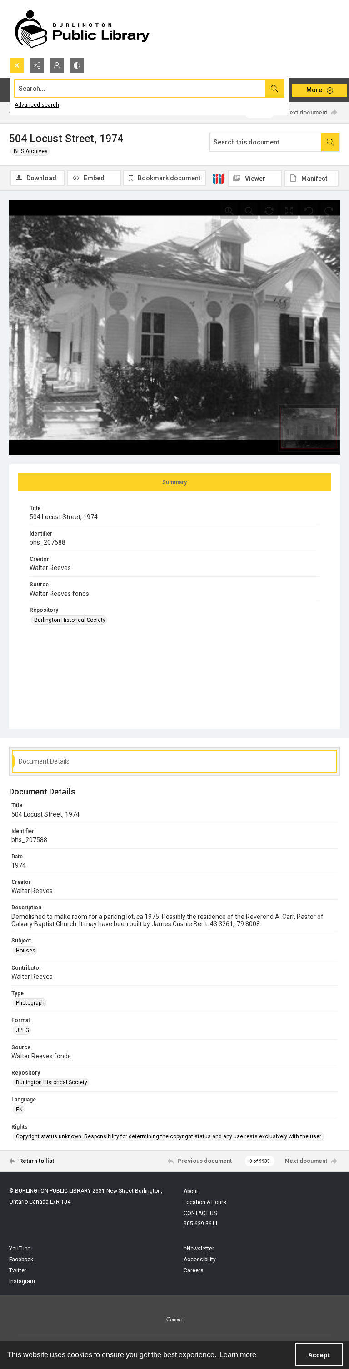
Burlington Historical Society (69, 620)
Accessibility (200, 1259)
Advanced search (37, 105)
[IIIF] (218, 178)
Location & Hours (205, 1202)
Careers (194, 1270)
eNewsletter (199, 1248)
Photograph (30, 1003)
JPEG (22, 1030)
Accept (319, 1355)
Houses (25, 950)
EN (19, 1109)
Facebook (21, 1259)
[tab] (174, 482)
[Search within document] (330, 142)
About (191, 1191)
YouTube (19, 1248)
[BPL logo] (82, 29)
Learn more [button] (237, 1355)
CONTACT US (200, 1213)
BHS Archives (31, 151)
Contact (174, 1319)
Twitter (17, 1270)
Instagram (22, 1281)
